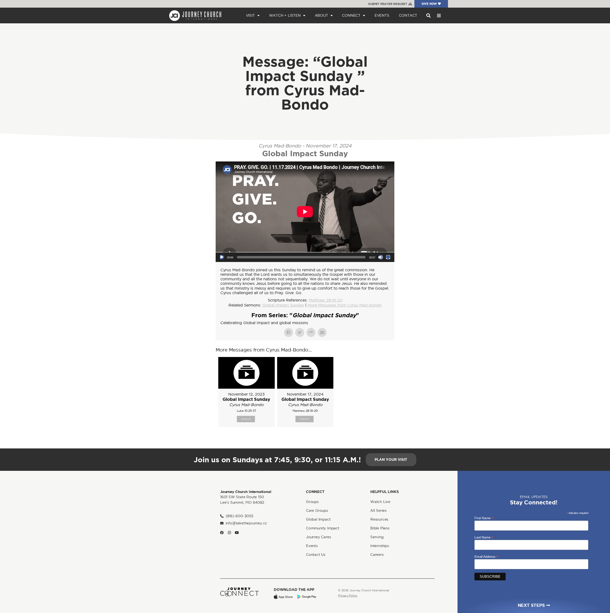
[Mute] (380, 257)
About (321, 15)
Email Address (486, 556)
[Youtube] (237, 532)
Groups (312, 502)
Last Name (483, 537)
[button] (428, 16)
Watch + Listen (285, 15)
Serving (377, 537)
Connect (351, 15)
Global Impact (318, 519)
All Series (378, 510)
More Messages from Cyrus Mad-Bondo (345, 305)
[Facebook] (222, 532)
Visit (250, 15)
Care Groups (317, 510)
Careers (377, 555)
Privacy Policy (347, 595)
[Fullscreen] (388, 257)
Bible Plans (379, 528)
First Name (483, 518)
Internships (379, 546)
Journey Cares (318, 537)
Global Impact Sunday (283, 305)
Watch (246, 419)
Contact (408, 15)
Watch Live (380, 502)
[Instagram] (229, 532)
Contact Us (315, 555)
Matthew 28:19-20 (325, 300)
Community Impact (322, 528)
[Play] (221, 257)
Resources (379, 519)
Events (382, 15)
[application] (305, 211)
